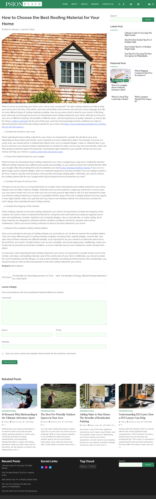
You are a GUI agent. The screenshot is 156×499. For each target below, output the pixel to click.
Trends (92, 466)
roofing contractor (20, 121)
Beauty (83, 466)
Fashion (95, 4)
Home (65, 4)
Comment (7, 298)
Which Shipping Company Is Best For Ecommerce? (143, 73)
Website (5, 342)
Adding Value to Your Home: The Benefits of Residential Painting (95, 418)
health (84, 4)
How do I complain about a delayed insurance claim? (119, 87)
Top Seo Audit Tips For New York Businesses (19, 491)
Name (5, 330)
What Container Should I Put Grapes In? (143, 99)
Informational (17, 266)
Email (59, 330)
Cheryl (32, 29)
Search (113, 16)
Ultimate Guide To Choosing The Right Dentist (138, 34)
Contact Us (107, 4)
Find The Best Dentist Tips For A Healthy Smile (138, 41)
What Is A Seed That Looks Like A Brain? (120, 98)
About (74, 4)
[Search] (119, 4)
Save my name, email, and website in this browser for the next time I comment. (41, 353)
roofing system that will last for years (46, 152)
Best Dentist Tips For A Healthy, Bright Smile (138, 48)
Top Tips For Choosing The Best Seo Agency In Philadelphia (138, 55)
